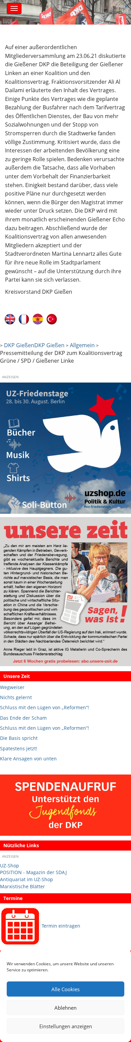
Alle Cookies (65, 989)
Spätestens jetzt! (18, 748)
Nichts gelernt (16, 697)
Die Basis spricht (19, 738)
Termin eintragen (61, 926)
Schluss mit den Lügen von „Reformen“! (44, 707)
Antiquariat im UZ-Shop (26, 879)
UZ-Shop (9, 865)
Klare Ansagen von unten (28, 758)
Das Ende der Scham (23, 717)
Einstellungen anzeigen (65, 1026)
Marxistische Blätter (22, 886)
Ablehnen (65, 1007)
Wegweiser (12, 687)
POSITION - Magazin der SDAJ (33, 872)
